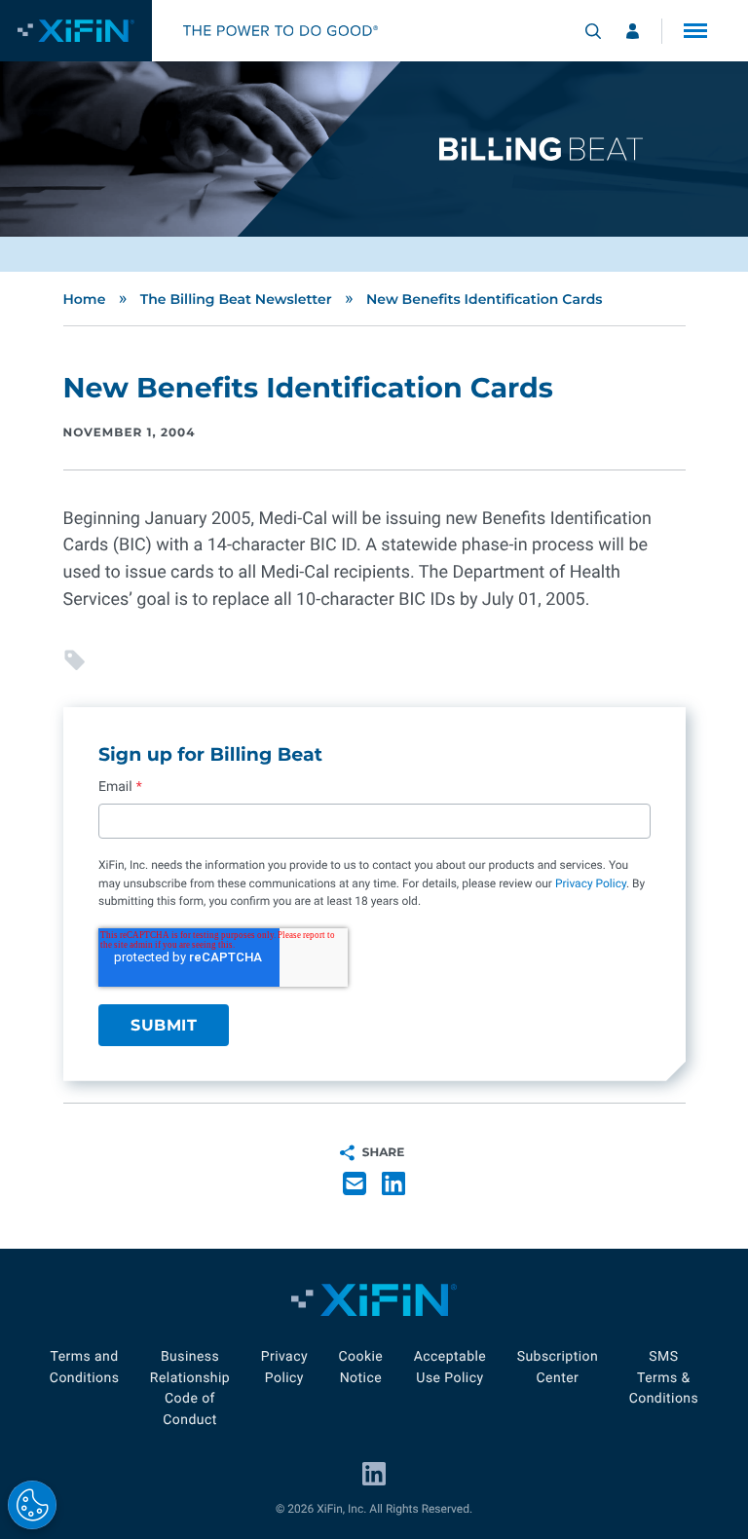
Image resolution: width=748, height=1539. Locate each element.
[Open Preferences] (32, 1505)
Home (84, 299)
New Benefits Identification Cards (484, 299)
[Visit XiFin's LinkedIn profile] (374, 1473)
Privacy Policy (589, 883)
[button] (695, 30)
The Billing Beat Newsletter (236, 299)
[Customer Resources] (632, 31)
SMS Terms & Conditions (664, 1378)
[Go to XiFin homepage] (76, 30)
